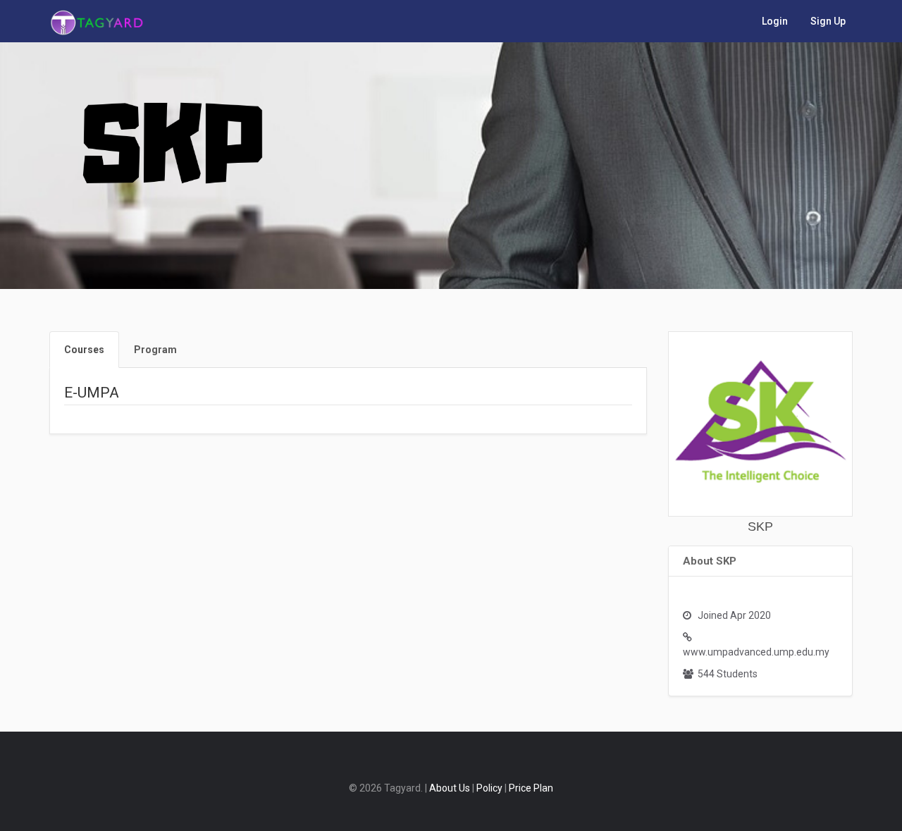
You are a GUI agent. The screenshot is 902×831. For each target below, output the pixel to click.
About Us (449, 788)
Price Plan (531, 788)
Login (775, 21)
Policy (489, 788)
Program (155, 349)
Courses (84, 349)
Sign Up (828, 21)
